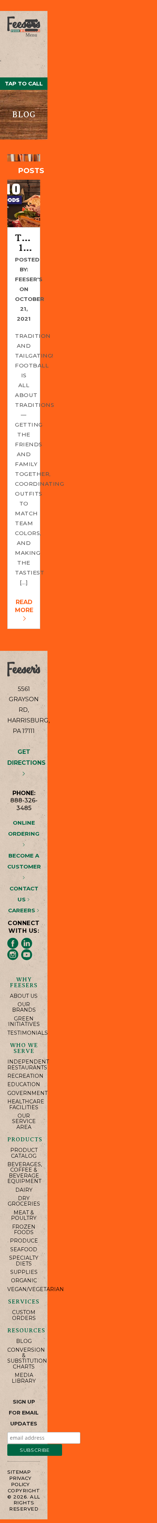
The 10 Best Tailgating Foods (23, 243)
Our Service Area (24, 1121)
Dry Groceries (24, 1201)
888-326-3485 (24, 804)
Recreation (23, 1076)
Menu (31, 34)
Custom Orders (24, 1315)
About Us (24, 996)
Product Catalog (24, 1153)
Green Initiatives (24, 1021)
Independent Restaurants (23, 1064)
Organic (24, 1280)
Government (23, 1093)
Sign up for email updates (24, 1412)
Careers (22, 910)
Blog (24, 1341)
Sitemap (19, 1472)
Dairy (23, 1190)
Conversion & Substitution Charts (23, 1358)
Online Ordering (23, 828)
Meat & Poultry (24, 1215)
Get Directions (26, 757)
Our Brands (24, 1007)
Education (23, 1084)
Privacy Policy (20, 1481)
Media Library (24, 1378)
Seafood (23, 1249)
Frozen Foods (23, 1230)
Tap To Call (24, 83)
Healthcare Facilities (23, 1104)
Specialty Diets (23, 1261)
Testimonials (23, 1033)
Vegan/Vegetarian (23, 1289)
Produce (24, 1241)
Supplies (24, 1272)
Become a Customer (24, 861)
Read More (24, 606)
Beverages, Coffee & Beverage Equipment (23, 1173)
